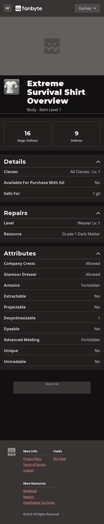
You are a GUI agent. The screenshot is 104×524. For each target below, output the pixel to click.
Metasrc (28, 497)
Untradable (15, 361)
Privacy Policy (32, 459)
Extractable (15, 296)
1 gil (96, 193)
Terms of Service (34, 465)
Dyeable (11, 328)
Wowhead (30, 491)
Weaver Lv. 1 (89, 223)
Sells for (12, 193)
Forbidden (90, 285)
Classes (11, 171)
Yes (97, 296)
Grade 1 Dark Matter (81, 233)
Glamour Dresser (20, 274)
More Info (30, 451)
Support (28, 470)
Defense (76, 141)
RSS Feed (59, 459)
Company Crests (19, 263)
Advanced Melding (21, 339)
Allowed (93, 263)
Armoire (12, 285)
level (9, 223)
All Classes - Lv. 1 (85, 171)
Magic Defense (27, 141)
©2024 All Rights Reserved (41, 514)
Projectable (15, 307)
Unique (11, 350)
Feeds (57, 451)
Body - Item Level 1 (44, 109)
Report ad (52, 384)
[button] (52, 162)
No (97, 182)
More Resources (34, 483)
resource (13, 233)
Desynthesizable (20, 318)
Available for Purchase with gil (34, 182)
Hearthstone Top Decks (39, 503)
